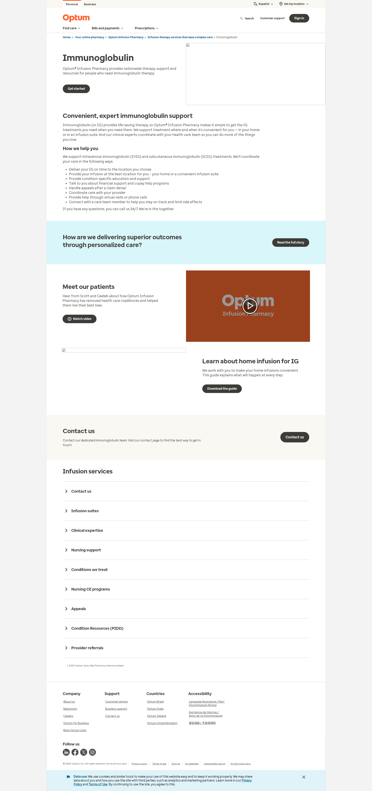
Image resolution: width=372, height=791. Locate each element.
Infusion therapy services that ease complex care (180, 37)
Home (67, 37)
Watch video (82, 319)
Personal (72, 4)
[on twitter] (83, 752)
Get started (76, 89)
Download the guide (222, 388)
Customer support (272, 18)
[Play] (250, 306)
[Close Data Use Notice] (303, 777)
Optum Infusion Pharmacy (126, 37)
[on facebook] (74, 752)
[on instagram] (92, 752)
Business (90, 4)
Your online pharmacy (89, 37)
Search (249, 18)
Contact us (295, 437)
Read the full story (290, 242)
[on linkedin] (66, 752)
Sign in (299, 18)
